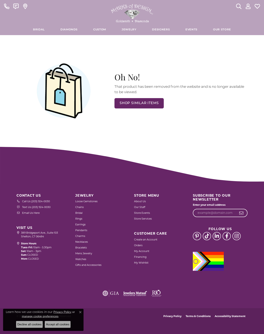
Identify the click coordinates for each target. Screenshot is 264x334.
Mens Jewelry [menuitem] (83, 253)
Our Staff (139, 207)
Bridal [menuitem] (78, 212)
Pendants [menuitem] (81, 230)
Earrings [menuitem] (80, 224)
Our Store (222, 29)
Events (191, 29)
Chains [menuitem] (79, 207)
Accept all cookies (57, 324)
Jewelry (129, 29)
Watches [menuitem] (80, 259)
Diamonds (69, 29)
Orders (138, 245)
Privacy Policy (172, 316)
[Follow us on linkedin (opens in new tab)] (217, 236)
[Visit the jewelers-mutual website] (135, 293)
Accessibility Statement (230, 316)
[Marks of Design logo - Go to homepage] (132, 12)
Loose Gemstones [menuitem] (86, 201)
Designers (161, 29)
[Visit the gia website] (111, 293)
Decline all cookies (29, 324)
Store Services (143, 218)
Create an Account (145, 239)
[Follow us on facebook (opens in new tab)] (227, 236)
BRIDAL (39, 29)
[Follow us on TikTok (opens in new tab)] (207, 236)
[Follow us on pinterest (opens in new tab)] (197, 236)
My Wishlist (141, 262)
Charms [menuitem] (80, 236)
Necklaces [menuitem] (81, 241)
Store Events (142, 212)
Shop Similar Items (139, 103)
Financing (140, 256)
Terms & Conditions (198, 316)
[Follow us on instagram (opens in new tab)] (236, 236)
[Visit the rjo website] (156, 293)
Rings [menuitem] (78, 218)
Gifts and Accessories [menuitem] (88, 264)
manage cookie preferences (40, 316)
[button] (238, 6)
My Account (141, 251)
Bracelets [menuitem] (81, 247)
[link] (6, 6)
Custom (99, 29)
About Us (140, 201)
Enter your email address (209, 204)
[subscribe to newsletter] (241, 213)
